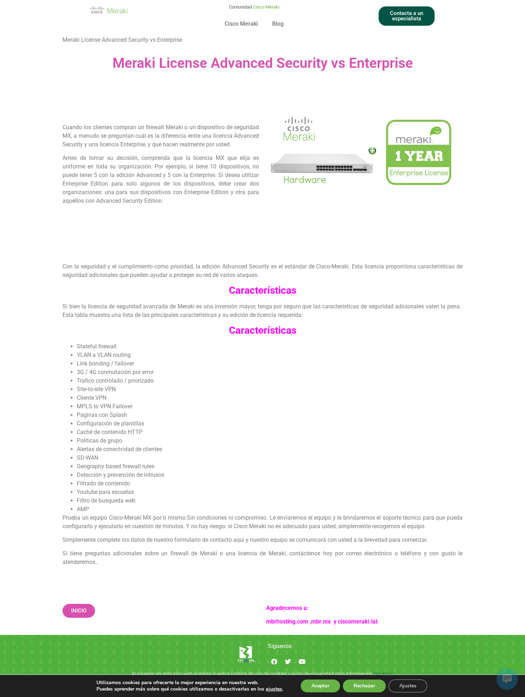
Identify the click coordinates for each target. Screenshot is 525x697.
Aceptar (320, 685)
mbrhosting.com (287, 621)
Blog (278, 23)
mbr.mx (321, 621)
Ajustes (407, 685)
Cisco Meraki (241, 23)
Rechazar (364, 685)
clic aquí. (384, 674)
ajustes (274, 689)
